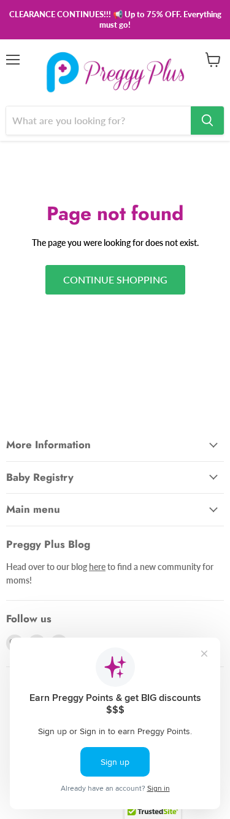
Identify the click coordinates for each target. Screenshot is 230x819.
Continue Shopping (115, 279)
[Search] (207, 120)
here (97, 566)
